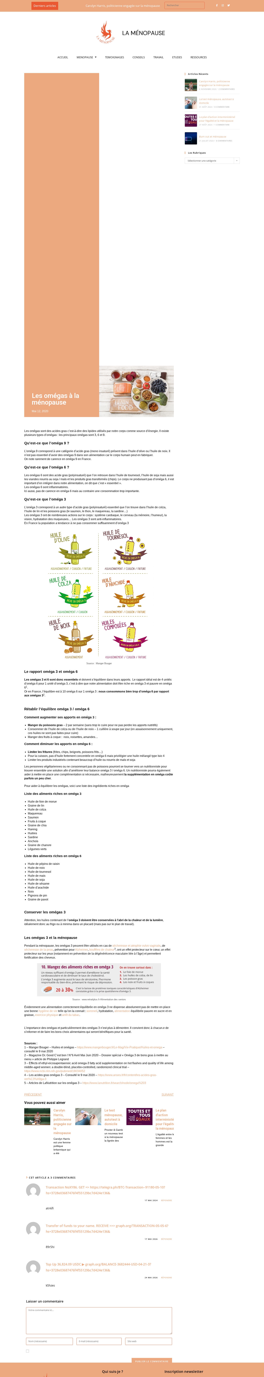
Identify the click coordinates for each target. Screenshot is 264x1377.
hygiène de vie (48, 1011)
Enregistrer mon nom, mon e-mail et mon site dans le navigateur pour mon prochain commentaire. (98, 1351)
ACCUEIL (62, 57)
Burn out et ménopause (212, 136)
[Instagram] (222, 5)
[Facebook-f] (216, 5)
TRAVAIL (158, 57)
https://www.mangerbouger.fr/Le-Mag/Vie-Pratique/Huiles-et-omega (119, 1047)
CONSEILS (139, 57)
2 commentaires (227, 89)
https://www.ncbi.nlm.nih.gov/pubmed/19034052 (54, 1071)
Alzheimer (81, 949)
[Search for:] (185, 5)
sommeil (92, 1011)
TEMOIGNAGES (114, 57)
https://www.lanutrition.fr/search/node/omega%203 (114, 1082)
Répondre (166, 1200)
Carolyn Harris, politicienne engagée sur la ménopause (97, 6)
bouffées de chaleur (101, 949)
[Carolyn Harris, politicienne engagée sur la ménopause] (191, 85)
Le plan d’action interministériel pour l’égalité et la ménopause (167, 1119)
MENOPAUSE (85, 57)
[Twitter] (228, 5)
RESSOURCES (199, 57)
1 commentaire (222, 124)
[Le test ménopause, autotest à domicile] (191, 103)
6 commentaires (224, 140)
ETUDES (177, 57)
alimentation (122, 1011)
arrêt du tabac (70, 1014)
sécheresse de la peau (38, 949)
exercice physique (46, 1014)
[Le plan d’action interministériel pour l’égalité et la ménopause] (191, 120)
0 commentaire (222, 107)
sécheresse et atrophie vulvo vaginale (136, 945)
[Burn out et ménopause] (191, 138)
